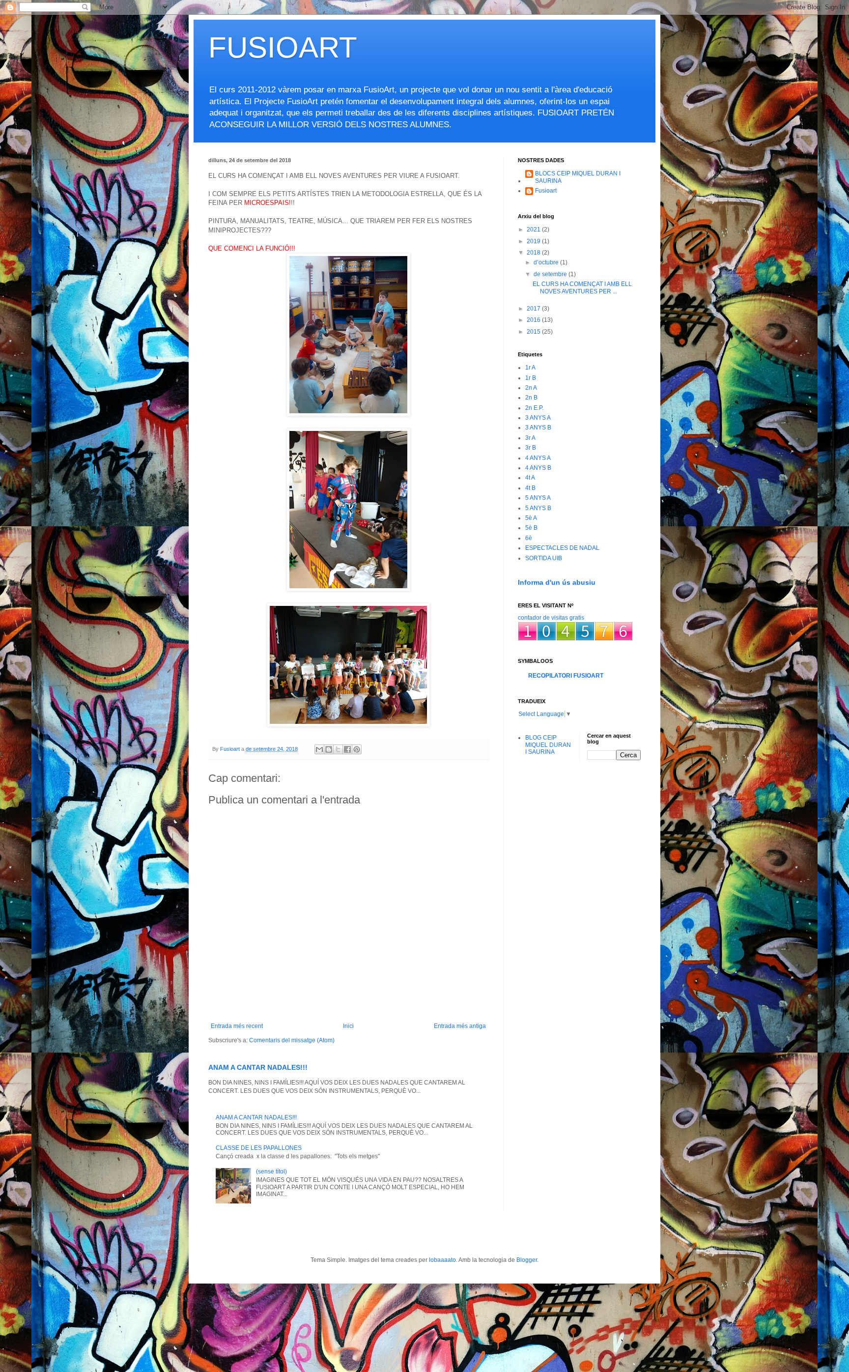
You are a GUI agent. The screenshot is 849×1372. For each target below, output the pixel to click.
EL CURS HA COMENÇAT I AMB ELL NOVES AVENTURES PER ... (582, 287)
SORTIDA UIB (543, 558)
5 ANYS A (538, 497)
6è (528, 538)
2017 (534, 308)
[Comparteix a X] (338, 749)
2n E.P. (534, 407)
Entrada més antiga (460, 1026)
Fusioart (546, 190)
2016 (534, 319)
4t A (530, 477)
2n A (531, 387)
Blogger (526, 1260)
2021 (534, 229)
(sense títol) (271, 1171)
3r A (530, 437)
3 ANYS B (538, 427)
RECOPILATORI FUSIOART (565, 675)
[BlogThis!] (329, 749)
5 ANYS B (538, 508)
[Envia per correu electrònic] (319, 749)
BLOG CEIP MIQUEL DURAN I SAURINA (548, 744)
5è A (531, 517)
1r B (530, 377)
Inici (348, 1026)
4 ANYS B (538, 467)
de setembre (551, 274)
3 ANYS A (538, 417)
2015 (534, 331)
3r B (530, 447)
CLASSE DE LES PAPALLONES (259, 1147)
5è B (531, 527)
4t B (530, 488)
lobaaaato (442, 1260)
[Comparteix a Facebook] (347, 749)
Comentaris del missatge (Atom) (292, 1040)
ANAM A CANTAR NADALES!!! (258, 1067)
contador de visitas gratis (551, 617)
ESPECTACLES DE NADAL (562, 547)
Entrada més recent (237, 1026)
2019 (534, 241)
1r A (530, 367)
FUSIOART (282, 47)
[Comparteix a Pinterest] (357, 749)
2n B (531, 397)
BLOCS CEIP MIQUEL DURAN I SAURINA (578, 177)
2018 (534, 252)
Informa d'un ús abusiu (556, 582)
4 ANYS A (538, 458)
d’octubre (547, 262)
